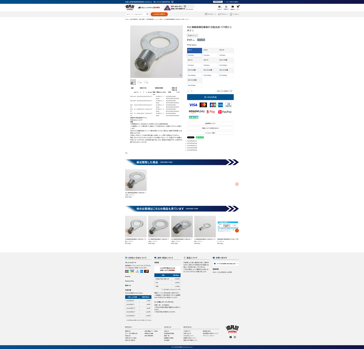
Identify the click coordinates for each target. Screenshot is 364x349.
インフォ (235, 14)
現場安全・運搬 (149, 333)
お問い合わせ (187, 333)
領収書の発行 (207, 331)
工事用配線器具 (150, 19)
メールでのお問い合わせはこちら (225, 264)
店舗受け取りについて (189, 338)
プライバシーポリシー (209, 335)
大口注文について (188, 335)
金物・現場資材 (134, 19)
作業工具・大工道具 (130, 338)
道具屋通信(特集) (169, 333)
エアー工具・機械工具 (131, 333)
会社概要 (166, 340)
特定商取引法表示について (210, 333)
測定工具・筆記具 (130, 340)
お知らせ (166, 331)
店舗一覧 (166, 335)
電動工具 (127, 331)
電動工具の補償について (190, 340)
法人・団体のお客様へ (232, 2)
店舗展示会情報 (168, 338)
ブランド (223, 14)
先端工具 (127, 335)
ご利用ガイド (187, 331)
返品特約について (210, 123)
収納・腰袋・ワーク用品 (151, 331)
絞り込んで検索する (159, 14)
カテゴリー (211, 14)
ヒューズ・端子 (159, 19)
